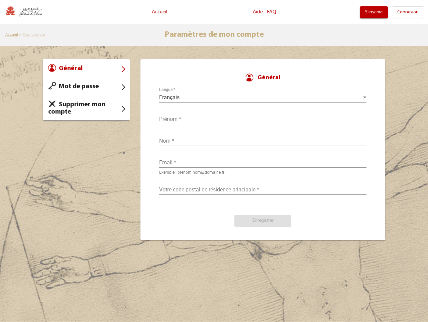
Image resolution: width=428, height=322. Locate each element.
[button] (262, 221)
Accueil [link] (159, 12)
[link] (374, 12)
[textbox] (262, 162)
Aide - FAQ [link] (264, 12)
